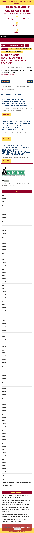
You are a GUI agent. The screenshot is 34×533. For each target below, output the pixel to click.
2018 (3, 318)
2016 (3, 350)
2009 (3, 459)
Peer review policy (7, 485)
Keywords (4, 479)
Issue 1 (4, 198)
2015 (3, 366)
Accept (17, 529)
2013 (26, 45)
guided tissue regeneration (22, 86)
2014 (3, 382)
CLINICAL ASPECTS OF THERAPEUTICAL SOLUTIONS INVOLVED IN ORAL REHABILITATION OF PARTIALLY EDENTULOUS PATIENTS (16, 150)
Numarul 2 (4, 49)
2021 (3, 269)
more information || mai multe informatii (21, 527)
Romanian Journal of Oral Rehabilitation (12, 45)
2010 (3, 443)
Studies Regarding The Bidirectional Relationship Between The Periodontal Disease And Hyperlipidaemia (15, 102)
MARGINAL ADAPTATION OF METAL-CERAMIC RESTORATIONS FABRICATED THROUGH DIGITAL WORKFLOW (16, 509)
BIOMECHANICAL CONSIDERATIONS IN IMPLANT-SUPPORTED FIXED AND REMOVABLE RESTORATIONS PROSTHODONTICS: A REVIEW (16, 502)
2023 (3, 237)
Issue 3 (4, 214)
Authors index (6, 475)
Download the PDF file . (7, 74)
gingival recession (7, 86)
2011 (3, 430)
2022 (3, 253)
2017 (3, 334)
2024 (3, 221)
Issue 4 (4, 217)
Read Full (7, 115)
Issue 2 (4, 201)
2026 (3, 195)
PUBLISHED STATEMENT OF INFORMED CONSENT (16, 482)
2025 (3, 205)
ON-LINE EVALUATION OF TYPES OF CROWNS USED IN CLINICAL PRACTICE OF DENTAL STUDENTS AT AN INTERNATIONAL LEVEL (17, 126)
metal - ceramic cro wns (9, 89)
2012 (3, 414)
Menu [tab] (5, 36)
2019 (3, 302)
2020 (3, 285)
